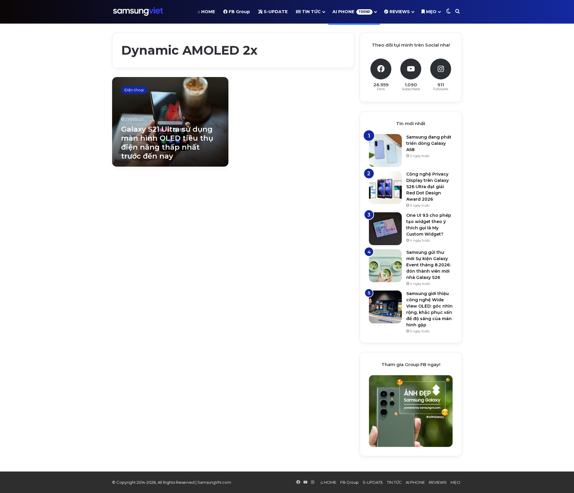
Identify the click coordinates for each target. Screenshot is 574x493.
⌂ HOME (206, 11)
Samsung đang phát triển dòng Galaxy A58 (428, 143)
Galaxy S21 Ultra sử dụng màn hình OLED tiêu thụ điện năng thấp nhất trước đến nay (167, 142)
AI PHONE (351, 11)
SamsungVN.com (214, 482)
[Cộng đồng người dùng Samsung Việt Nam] (138, 12)
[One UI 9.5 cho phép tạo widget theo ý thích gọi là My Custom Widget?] (385, 228)
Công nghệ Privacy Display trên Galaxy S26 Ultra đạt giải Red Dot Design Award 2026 (427, 186)
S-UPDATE (275, 11)
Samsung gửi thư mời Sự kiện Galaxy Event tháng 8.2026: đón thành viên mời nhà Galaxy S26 (428, 265)
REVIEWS (399, 11)
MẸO (430, 11)
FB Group (239, 11)
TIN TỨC (311, 11)
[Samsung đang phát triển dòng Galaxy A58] (385, 150)
